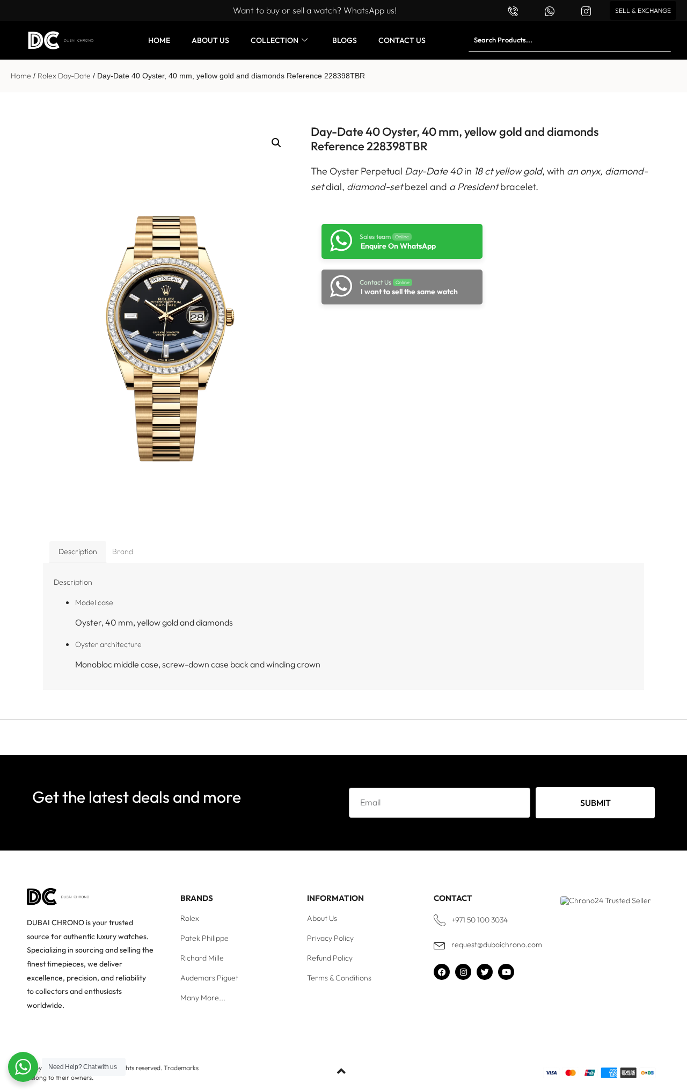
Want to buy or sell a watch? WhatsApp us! (315, 10)
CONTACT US (402, 40)
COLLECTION (274, 40)
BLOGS (344, 40)
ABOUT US (210, 40)
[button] (276, 142)
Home (21, 76)
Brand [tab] (122, 551)
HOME (159, 40)
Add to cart (396, 334)
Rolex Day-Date (64, 76)
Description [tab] (78, 551)
